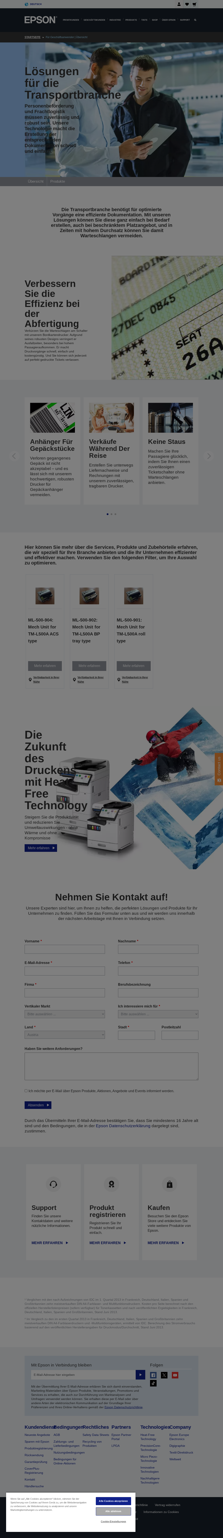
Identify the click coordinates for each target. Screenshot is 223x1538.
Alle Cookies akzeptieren (113, 1501)
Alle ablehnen (113, 1511)
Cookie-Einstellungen (113, 1521)
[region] (70, 1512)
